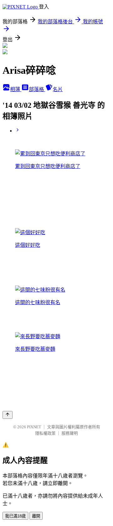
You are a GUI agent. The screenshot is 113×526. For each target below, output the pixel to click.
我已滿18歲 (15, 516)
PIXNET (34, 427)
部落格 (37, 89)
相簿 (15, 89)
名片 (58, 89)
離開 (36, 516)
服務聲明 (70, 433)
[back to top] (8, 415)
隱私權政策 (45, 433)
